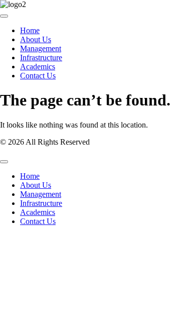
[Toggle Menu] (4, 16)
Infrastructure (41, 57)
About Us (35, 39)
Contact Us (38, 75)
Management (40, 48)
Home (30, 30)
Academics (37, 66)
